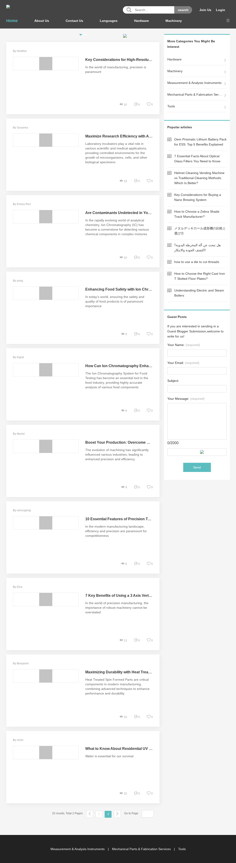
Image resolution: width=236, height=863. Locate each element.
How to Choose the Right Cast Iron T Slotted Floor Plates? (199, 276)
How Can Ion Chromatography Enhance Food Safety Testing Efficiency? (148, 366)
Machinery (173, 21)
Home (12, 20)
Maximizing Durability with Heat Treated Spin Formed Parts (136, 672)
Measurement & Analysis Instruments (194, 83)
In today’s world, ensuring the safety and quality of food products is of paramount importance (114, 301)
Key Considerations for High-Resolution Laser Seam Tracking (139, 60)
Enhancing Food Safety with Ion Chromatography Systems (136, 289)
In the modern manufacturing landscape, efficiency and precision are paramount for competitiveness (116, 531)
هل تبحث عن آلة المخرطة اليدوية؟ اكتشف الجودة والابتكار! (197, 247)
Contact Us (74, 21)
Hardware (141, 21)
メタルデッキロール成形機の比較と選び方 (200, 230)
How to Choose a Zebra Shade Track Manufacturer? (196, 214)
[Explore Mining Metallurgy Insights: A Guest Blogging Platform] (8, 7)
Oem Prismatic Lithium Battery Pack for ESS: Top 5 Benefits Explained (200, 141)
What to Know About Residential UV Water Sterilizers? (132, 749)
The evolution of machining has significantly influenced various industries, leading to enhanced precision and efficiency (117, 454)
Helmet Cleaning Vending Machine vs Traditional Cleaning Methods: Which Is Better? (199, 178)
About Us (41, 21)
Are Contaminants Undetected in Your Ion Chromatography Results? (145, 213)
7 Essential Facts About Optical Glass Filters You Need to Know (197, 158)
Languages (109, 21)
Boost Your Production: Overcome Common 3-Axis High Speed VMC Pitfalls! (152, 442)
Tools (171, 106)
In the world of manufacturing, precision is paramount (115, 69)
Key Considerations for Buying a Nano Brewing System (197, 197)
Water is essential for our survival (109, 756)
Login (220, 10)
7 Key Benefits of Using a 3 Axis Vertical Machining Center (135, 595)
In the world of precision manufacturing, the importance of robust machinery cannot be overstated (116, 607)
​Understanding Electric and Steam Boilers (199, 293)
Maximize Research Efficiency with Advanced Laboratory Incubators (144, 136)
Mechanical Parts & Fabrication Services (195, 94)
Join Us (205, 10)
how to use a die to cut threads (196, 262)
